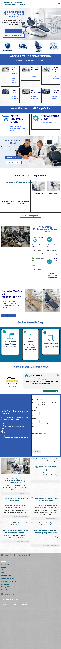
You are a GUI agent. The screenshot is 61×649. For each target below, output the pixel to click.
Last (42, 415)
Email (34, 418)
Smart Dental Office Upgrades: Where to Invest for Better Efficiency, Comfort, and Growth (15, 480)
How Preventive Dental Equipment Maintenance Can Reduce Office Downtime (45, 532)
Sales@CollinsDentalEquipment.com (16, 437)
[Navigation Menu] (55, 3)
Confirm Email (44, 423)
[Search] (2, 7)
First (33, 415)
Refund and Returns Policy (9, 581)
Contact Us (4, 589)
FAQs (3, 572)
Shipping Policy (6, 575)
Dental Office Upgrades (22, 493)
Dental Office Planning (53, 481)
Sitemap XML (5, 584)
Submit (36, 451)
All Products (5, 564)
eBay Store (4, 570)
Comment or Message (39, 433)
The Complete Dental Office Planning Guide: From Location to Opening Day (45, 467)
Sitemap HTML (5, 587)
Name (34, 410)
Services (3, 567)
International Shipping (8, 578)
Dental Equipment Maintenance (20, 516)
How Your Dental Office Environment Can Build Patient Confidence (15, 531)
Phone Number (37, 427)
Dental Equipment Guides (52, 518)
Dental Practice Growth (22, 541)
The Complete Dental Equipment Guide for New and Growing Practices (46, 506)
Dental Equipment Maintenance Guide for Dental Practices (15, 506)
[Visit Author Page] (15, 474)
